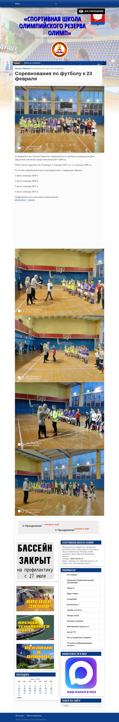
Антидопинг (72, 599)
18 (25, 691)
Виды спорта (72, 594)
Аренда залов (73, 616)
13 (35, 688)
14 (40, 688)
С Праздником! (32, 525)
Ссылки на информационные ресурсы (79, 644)
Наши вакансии (34, 715)
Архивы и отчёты (74, 610)
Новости (27, 68)
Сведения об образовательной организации (80, 581)
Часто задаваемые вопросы (79, 638)
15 (46, 688)
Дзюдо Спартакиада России (36, 63)
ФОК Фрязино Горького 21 (78, 627)
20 (35, 691)
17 (19, 691)
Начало (18, 68)
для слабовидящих (93, 11)
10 (19, 688)
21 (40, 691)
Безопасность (73, 605)
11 (25, 688)
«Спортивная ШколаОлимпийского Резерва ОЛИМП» (52, 25)
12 (30, 688)
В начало (20, 715)
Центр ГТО (71, 632)
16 (51, 688)
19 (30, 691)
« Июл (19, 698)
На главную (72, 575)
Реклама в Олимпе (75, 621)
